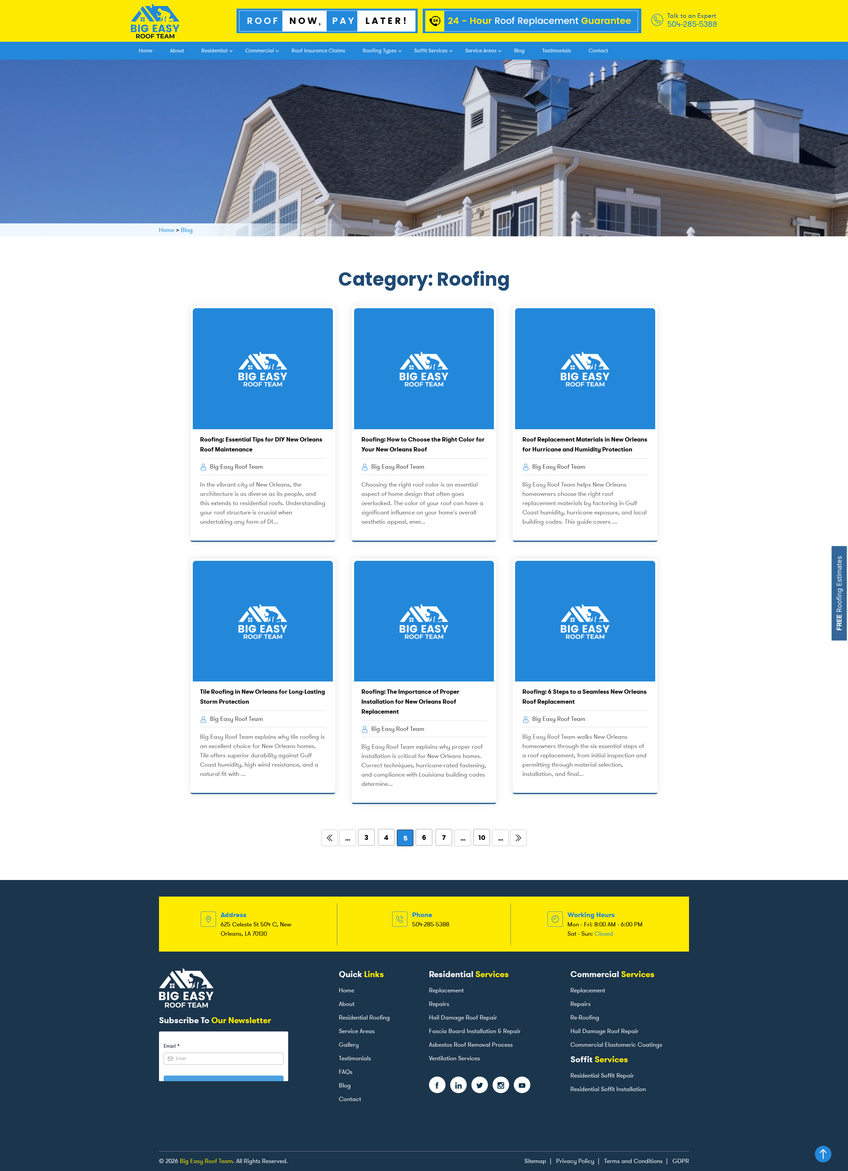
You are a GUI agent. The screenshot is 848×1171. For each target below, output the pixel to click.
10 (481, 837)
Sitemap (535, 1161)
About (177, 50)
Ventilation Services (454, 1058)
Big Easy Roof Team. (207, 1161)
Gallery (349, 1044)
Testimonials (556, 50)
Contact (598, 50)
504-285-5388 (692, 24)
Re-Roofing (584, 1017)
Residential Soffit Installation (608, 1089)
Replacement (446, 990)
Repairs (439, 1004)
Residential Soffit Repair (602, 1075)
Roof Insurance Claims (318, 50)
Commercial (259, 50)
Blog (519, 50)
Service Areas (481, 50)
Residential (214, 50)
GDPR (680, 1161)
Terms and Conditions (633, 1161)
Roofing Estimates (839, 593)
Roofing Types (380, 50)
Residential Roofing (364, 1017)
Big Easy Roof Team (235, 466)
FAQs (345, 1072)
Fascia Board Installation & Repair (475, 1031)
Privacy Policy (575, 1161)
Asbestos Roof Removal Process (471, 1044)
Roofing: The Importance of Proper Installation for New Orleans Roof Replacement (410, 701)
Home (145, 50)
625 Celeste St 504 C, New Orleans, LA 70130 (256, 929)
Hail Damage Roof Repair (463, 1017)
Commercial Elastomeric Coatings (616, 1044)
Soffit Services (431, 50)
